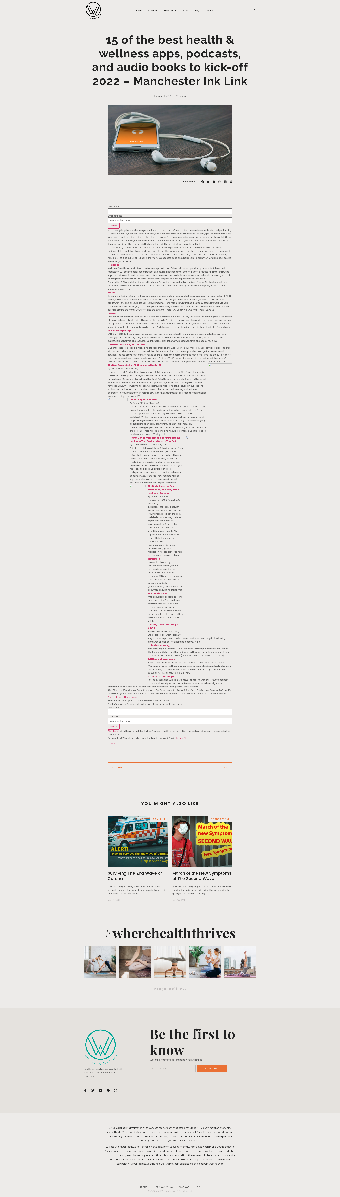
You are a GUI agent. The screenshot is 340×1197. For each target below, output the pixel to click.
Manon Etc (181, 738)
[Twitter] (92, 1090)
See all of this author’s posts (122, 697)
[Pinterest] (108, 1090)
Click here (113, 731)
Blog (197, 10)
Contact (210, 10)
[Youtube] (100, 1090)
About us (152, 10)
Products (168, 10)
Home (138, 10)
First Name (113, 207)
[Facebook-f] (85, 1090)
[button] (254, 10)
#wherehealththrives (170, 933)
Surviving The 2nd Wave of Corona (135, 875)
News (185, 10)
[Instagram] (115, 1090)
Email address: (115, 216)
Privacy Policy (164, 1187)
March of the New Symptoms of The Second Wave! (201, 875)
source (111, 743)
